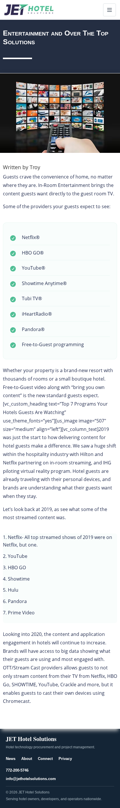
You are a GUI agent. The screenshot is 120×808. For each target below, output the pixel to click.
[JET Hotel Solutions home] (29, 10)
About (26, 758)
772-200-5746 (17, 770)
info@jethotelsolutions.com (31, 779)
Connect (45, 758)
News (10, 758)
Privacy (65, 758)
